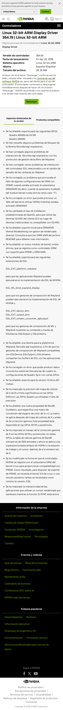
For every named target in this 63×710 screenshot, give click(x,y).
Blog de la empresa (36, 562)
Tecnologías (41, 536)
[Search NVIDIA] (8, 18)
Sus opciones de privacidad (30, 690)
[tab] (19, 120)
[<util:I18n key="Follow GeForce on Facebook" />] (24, 673)
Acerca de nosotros (16, 515)
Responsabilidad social (18, 536)
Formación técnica (37, 637)
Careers (9, 543)
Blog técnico (12, 569)
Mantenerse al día (15, 576)
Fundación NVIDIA (15, 529)
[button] (46, 19)
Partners (31, 617)
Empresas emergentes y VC (20, 630)
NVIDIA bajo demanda (17, 597)
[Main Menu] (3, 19)
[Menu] (59, 25)
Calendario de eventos (17, 583)
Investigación (36, 529)
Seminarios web (32, 569)
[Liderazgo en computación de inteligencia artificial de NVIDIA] (25, 18)
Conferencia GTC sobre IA (19, 590)
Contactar (31, 701)
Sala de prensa (13, 562)
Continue (46, 11)
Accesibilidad (43, 694)
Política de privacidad (30, 687)
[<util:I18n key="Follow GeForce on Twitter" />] (29, 673)
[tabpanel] (31, 312)
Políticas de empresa (15, 698)
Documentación (14, 637)
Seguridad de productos (43, 698)
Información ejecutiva (17, 623)
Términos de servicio (21, 694)
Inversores (36, 515)
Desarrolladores (14, 617)
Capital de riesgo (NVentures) (21, 522)
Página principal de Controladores (20, 43)
